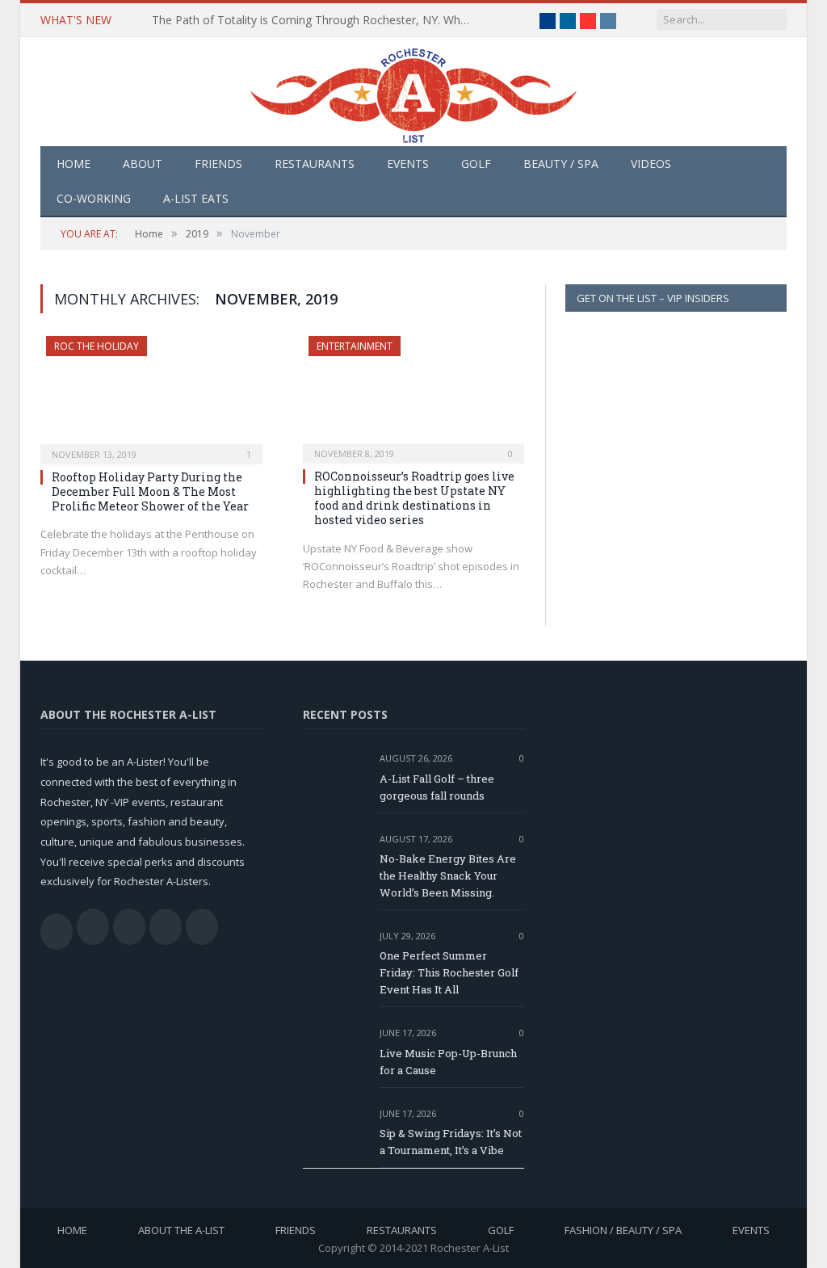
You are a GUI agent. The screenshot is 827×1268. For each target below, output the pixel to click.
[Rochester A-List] (413, 91)
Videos (651, 163)
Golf (476, 163)
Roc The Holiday (96, 346)
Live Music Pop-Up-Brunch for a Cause (448, 1061)
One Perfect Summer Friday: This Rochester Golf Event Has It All (449, 972)
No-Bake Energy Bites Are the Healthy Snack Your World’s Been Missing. (448, 875)
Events (408, 163)
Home (73, 163)
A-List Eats (196, 198)
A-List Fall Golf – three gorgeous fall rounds (437, 787)
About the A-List (181, 1230)
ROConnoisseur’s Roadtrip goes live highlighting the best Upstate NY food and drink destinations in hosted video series (414, 498)
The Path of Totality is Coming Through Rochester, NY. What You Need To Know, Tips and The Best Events (317, 20)
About (142, 163)
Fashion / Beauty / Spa (623, 1230)
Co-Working (94, 198)
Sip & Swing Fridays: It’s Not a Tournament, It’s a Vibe (451, 1141)
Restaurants (315, 163)
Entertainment (355, 346)
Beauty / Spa (560, 163)
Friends (218, 163)
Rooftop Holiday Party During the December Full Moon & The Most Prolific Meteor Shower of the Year (150, 491)
